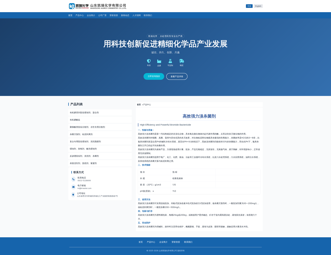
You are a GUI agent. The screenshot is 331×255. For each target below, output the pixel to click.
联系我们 (188, 242)
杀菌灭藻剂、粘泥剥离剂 (81, 134)
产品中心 (147, 104)
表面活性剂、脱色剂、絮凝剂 (83, 163)
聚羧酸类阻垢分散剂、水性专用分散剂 (87, 127)
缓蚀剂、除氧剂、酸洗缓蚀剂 (83, 148)
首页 (141, 242)
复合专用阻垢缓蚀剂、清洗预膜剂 (85, 141)
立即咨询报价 (154, 76)
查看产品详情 (177, 76)
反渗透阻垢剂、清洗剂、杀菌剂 (84, 156)
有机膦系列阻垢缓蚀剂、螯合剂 (84, 112)
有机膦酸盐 (75, 119)
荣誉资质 (176, 242)
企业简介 (163, 242)
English (258, 6)
